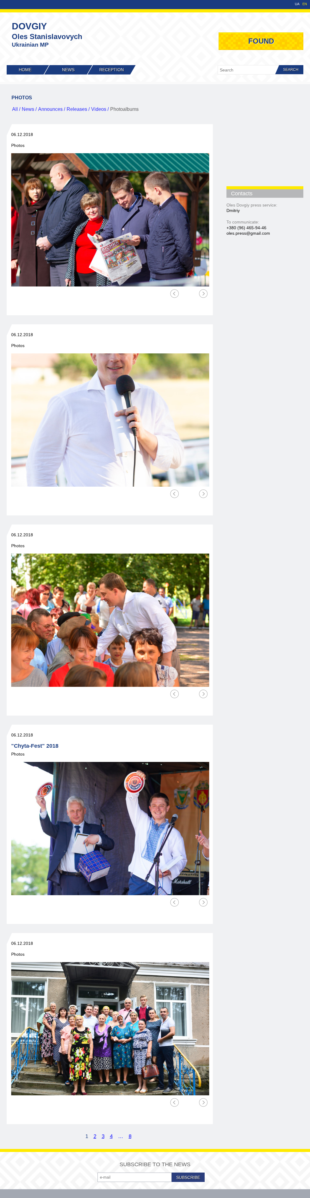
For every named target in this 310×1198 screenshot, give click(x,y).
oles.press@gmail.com (248, 233)
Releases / (78, 109)
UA (297, 4)
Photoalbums (124, 109)
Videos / (100, 109)
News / (29, 109)
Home (25, 69)
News (68, 69)
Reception (111, 69)
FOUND (261, 41)
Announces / (51, 109)
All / (16, 109)
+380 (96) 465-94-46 (246, 227)
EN (304, 4)
